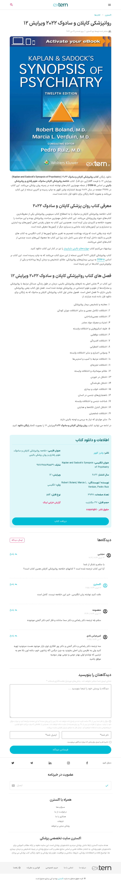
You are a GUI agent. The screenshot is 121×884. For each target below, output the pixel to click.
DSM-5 (101, 259)
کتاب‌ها (97, 15)
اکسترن (108, 15)
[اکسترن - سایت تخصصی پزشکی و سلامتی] (60, 4)
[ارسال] (106, 786)
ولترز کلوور (98, 453)
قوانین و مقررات (33, 867)
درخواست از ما (60, 811)
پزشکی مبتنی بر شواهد (60, 826)
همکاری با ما (60, 816)
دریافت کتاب (60, 521)
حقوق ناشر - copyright (97, 509)
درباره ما (82, 867)
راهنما (15, 867)
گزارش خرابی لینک (51, 502)
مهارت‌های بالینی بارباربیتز (76, 248)
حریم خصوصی (52, 867)
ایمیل (19, 785)
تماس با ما (68, 867)
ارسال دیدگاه (17, 540)
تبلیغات (60, 821)
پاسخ (12, 554)
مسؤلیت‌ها (60, 807)
